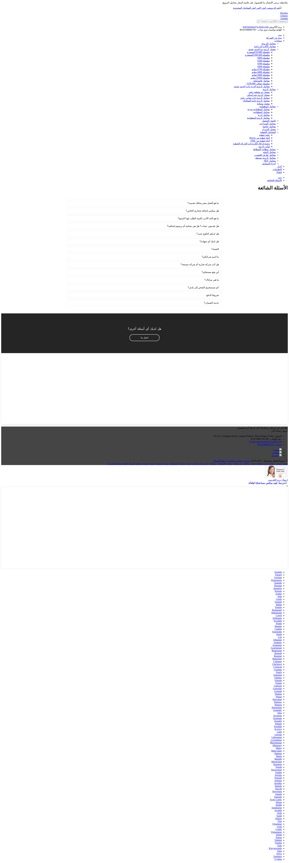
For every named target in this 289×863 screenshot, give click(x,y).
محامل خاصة (269, 126)
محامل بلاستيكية (261, 80)
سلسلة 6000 (263, 58)
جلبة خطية (264, 135)
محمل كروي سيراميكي (258, 95)
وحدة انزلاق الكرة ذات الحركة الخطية (251, 143)
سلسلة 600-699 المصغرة (257, 55)
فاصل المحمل (269, 120)
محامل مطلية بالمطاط (264, 149)
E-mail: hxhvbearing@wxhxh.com (265, 441)
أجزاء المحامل (269, 163)
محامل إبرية (264, 115)
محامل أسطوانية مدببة (258, 109)
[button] (144, 337)
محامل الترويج (269, 43)
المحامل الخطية (268, 132)
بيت (280, 35)
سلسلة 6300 (263, 63)
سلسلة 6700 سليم (261, 69)
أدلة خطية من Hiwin (259, 138)
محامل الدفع (269, 152)
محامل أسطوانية (267, 106)
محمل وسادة (263, 103)
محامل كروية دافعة (132, 463)
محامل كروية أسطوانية (258, 118)
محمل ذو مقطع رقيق (259, 92)
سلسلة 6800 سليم (261, 72)
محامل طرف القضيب (265, 155)
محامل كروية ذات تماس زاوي (255, 98)
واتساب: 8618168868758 (269, 444)
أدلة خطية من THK (260, 140)
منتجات (278, 40)
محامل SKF (270, 160)
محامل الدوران (114, 463)
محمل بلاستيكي (225, 463)
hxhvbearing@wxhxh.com (255, 27)
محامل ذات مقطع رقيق (263, 463)
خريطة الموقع (220, 460)
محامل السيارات (267, 123)
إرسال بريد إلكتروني (278, 480)
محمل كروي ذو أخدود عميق (262, 49)
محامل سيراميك (242, 463)
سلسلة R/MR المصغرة (258, 52)
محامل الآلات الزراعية (265, 46)
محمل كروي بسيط (152, 463)
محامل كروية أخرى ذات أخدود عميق (252, 86)
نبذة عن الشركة (274, 38)
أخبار (279, 166)
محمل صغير (282, 463)
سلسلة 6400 (263, 66)
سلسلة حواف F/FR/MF (258, 83)
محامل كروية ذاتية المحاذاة (256, 100)
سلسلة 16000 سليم (260, 78)
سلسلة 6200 (263, 60)
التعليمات (277, 169)
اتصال (279, 172)
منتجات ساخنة (236, 460)
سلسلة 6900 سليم (261, 75)
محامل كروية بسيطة (265, 158)
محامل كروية (269, 89)
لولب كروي (264, 146)
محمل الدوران (269, 129)
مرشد (247, 460)
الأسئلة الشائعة (274, 180)
